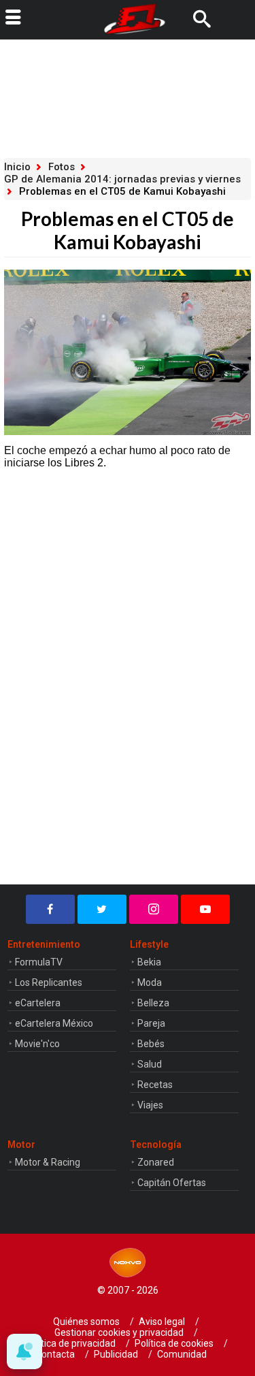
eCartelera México (54, 1023)
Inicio (17, 167)
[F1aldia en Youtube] (205, 909)
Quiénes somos (86, 1321)
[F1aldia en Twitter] (102, 909)
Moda (149, 982)
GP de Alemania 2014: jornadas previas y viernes (122, 179)
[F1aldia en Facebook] (50, 909)
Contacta (55, 1354)
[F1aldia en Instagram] (153, 909)
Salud (149, 1064)
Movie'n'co (37, 1043)
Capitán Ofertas (171, 1182)
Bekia (149, 962)
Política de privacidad (70, 1343)
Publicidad (116, 1354)
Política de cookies (174, 1343)
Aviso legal (162, 1321)
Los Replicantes (48, 982)
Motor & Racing (47, 1162)
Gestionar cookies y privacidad (119, 1332)
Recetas (155, 1084)
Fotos (61, 167)
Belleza (153, 1002)
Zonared (155, 1162)
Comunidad (182, 1354)
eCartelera (38, 1002)
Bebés (151, 1043)
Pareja (151, 1023)
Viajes (150, 1105)
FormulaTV (39, 962)
